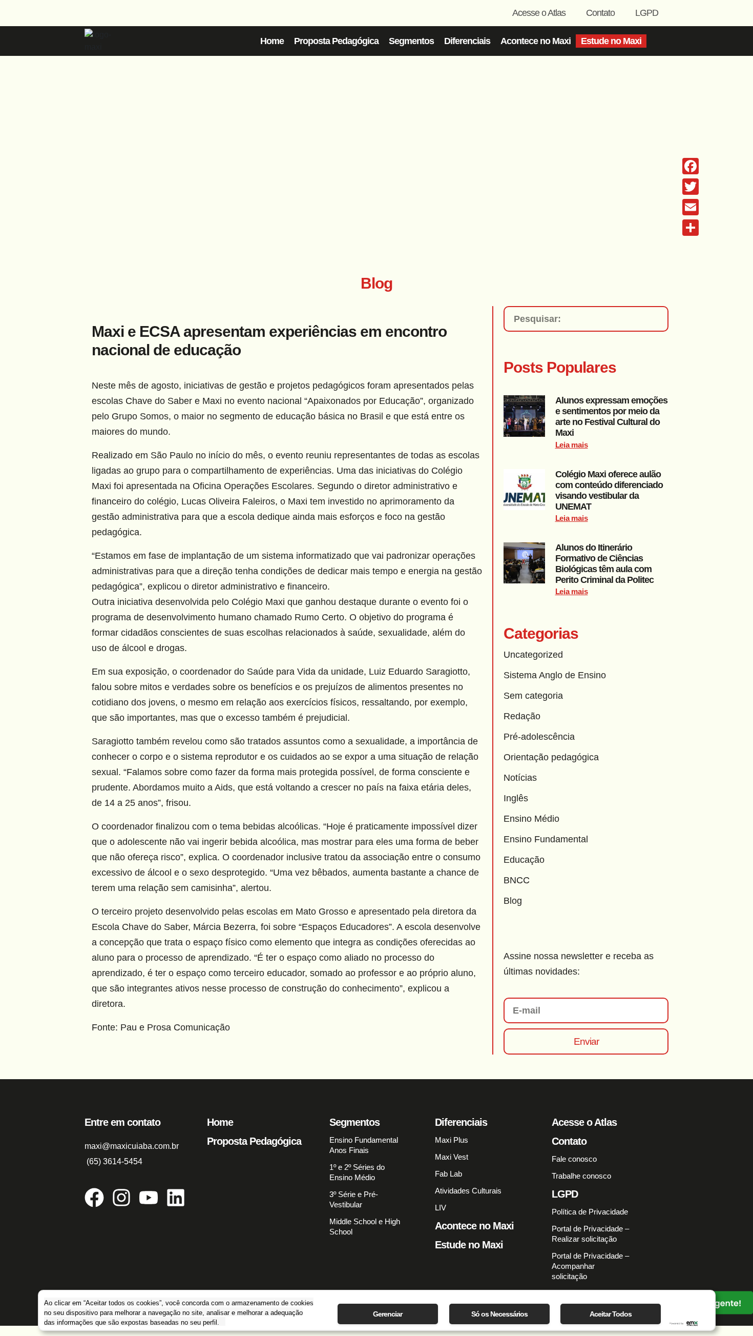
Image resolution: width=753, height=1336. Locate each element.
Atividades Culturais (468, 1190)
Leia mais (571, 444)
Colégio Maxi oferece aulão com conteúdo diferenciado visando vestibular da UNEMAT (609, 490)
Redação (522, 716)
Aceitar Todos (611, 1314)
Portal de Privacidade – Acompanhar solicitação (590, 1266)
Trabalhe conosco (581, 1175)
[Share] (690, 227)
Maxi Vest (451, 1156)
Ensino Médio (531, 819)
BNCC (517, 880)
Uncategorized (533, 655)
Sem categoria (533, 696)
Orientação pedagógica (551, 757)
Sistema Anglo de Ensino (555, 675)
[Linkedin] (175, 1197)
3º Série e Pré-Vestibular (353, 1199)
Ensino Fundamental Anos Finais (363, 1145)
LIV (440, 1207)
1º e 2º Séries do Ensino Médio (357, 1172)
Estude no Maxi (611, 41)
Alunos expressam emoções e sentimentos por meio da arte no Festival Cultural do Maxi (611, 416)
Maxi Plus (451, 1140)
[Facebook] (94, 1197)
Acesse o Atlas (539, 13)
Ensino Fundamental (546, 839)
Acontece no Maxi (535, 41)
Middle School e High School (364, 1226)
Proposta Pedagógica (336, 41)
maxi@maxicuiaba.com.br (132, 1146)
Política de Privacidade (590, 1211)
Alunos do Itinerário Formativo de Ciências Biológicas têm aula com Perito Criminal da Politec (604, 563)
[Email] (690, 207)
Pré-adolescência (539, 737)
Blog (513, 901)
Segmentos (411, 41)
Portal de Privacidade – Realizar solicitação (590, 1233)
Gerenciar (387, 1314)
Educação (524, 860)
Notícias (520, 778)
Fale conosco (574, 1159)
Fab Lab (448, 1173)
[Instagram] (121, 1197)
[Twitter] (690, 186)
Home (272, 41)
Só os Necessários (499, 1314)
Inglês (516, 798)
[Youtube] (148, 1197)
